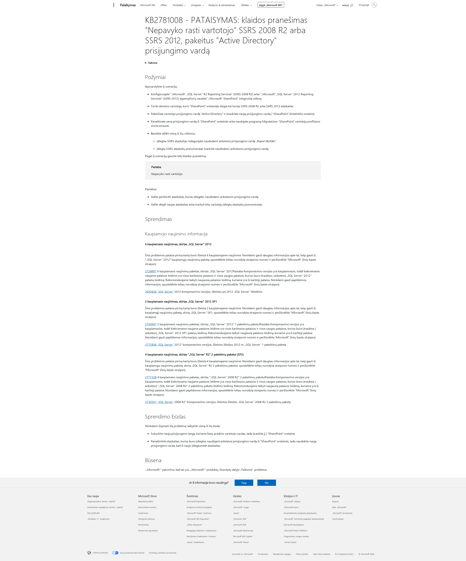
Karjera (335, 501)
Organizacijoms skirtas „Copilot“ (101, 501)
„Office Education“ (194, 524)
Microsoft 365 (147, 5)
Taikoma (152, 62)
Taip (243, 483)
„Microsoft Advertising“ (243, 530)
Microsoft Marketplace (294, 524)
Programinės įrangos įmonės (296, 536)
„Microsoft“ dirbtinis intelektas (246, 501)
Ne (266, 483)
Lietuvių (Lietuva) (100, 552)
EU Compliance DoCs (344, 554)
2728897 (151, 271)
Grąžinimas (143, 513)
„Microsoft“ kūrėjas (292, 501)
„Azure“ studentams (195, 542)
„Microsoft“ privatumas (342, 513)
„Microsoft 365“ (240, 524)
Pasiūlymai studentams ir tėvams (201, 536)
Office (164, 5)
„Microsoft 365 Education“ (198, 518)
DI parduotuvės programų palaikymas (300, 513)
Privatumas (263, 554)
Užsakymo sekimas (146, 518)
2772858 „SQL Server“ (159, 344)
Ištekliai (245, 5)
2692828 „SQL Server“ (159, 291)
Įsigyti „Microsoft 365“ (271, 5)
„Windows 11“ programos (98, 518)
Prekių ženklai (302, 554)
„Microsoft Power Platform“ (296, 530)
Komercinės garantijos (148, 530)
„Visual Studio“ (290, 542)
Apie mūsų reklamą (321, 554)
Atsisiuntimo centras (147, 507)
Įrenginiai (196, 5)
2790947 (151, 324)
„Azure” (236, 513)
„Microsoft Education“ (196, 501)
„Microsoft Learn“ (291, 507)
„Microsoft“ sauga (241, 507)
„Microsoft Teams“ (241, 542)
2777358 (151, 377)
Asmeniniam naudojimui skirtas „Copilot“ (105, 507)
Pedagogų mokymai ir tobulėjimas (201, 530)
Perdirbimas (143, 524)
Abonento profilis (145, 501)
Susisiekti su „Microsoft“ (242, 554)
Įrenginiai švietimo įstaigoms (199, 507)
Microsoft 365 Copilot (242, 536)
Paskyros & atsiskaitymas (222, 5)
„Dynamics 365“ (240, 518)
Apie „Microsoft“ (339, 507)
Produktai (178, 5)
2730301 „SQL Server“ (159, 402)
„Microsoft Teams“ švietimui (199, 513)
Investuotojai (338, 518)
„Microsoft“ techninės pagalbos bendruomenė (304, 518)
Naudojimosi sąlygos (282, 554)
